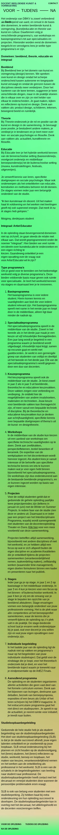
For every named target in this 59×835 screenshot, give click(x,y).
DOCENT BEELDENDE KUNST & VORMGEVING (18, 4)
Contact (53, 3)
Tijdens (30, 10)
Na (54, 10)
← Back (6, 22)
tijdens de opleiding (36, 824)
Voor (10, 10)
